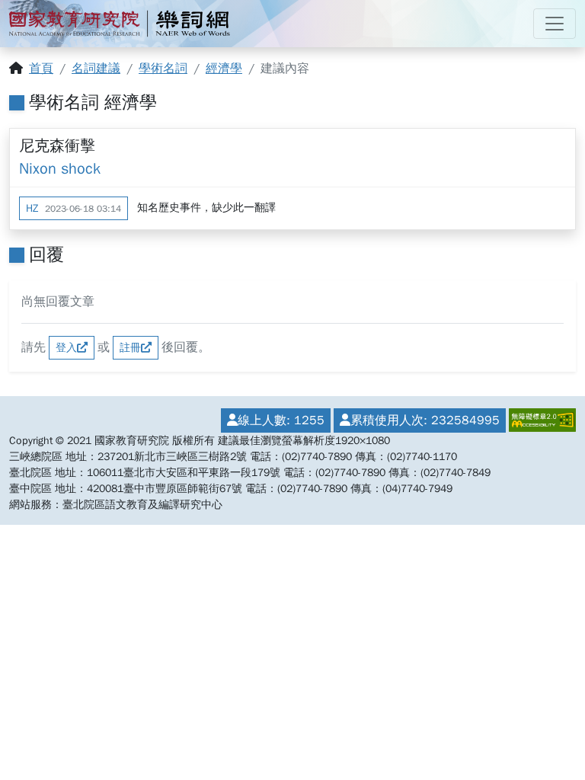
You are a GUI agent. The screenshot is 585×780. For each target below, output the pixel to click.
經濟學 (224, 68)
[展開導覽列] (554, 23)
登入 (66, 347)
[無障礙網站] (541, 420)
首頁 (41, 68)
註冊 (130, 347)
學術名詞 (163, 68)
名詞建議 (96, 68)
